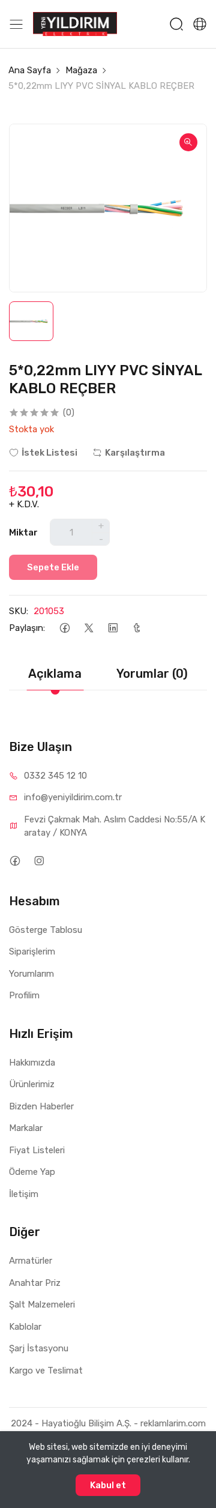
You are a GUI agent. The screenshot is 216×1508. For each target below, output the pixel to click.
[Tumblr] (136, 628)
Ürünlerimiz (32, 1084)
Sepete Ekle (53, 567)
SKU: (18, 611)
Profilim (24, 995)
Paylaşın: (27, 628)
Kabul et (108, 1485)
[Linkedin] (112, 628)
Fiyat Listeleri (37, 1150)
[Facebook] (64, 628)
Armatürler (30, 1260)
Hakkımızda (32, 1062)
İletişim (23, 1194)
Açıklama (55, 673)
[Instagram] (38, 861)
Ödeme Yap (32, 1171)
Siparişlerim (32, 951)
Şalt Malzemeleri (42, 1304)
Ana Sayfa (29, 70)
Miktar (23, 532)
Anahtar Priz (35, 1282)
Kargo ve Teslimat (46, 1370)
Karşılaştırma (135, 452)
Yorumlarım (31, 973)
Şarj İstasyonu (38, 1348)
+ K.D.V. (24, 504)
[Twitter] (88, 628)
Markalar (26, 1128)
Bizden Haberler (41, 1106)
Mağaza (81, 70)
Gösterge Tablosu (45, 929)
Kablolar (25, 1326)
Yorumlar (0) (152, 673)
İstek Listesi (49, 452)
